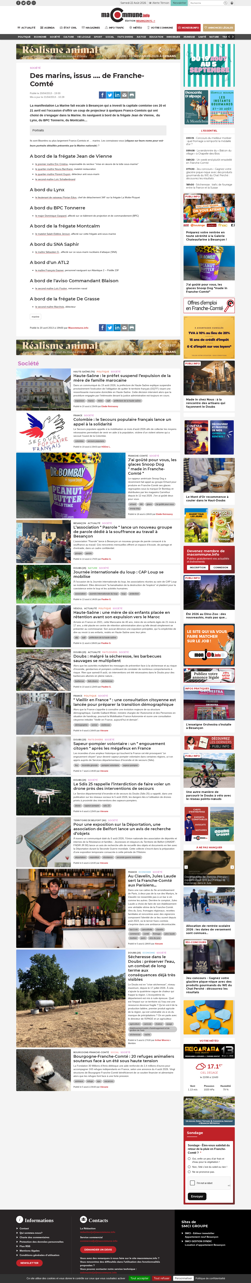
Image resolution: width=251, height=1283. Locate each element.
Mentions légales (30, 1250)
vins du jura (154, 938)
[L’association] (43, 535)
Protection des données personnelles (42, 1241)
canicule (147, 1024)
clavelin (159, 929)
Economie (145, 872)
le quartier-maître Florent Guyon (52, 174)
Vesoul (77, 608)
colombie (79, 441)
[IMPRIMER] (131, 95)
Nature (92, 568)
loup (124, 594)
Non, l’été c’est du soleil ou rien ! (209, 1166)
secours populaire (96, 441)
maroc (91, 401)
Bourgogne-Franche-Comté (91, 1052)
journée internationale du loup (104, 594)
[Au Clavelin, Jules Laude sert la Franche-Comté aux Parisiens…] (71, 884)
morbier (133, 938)
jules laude (170, 934)
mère (100, 401)
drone (78, 806)
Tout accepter (139, 1278)
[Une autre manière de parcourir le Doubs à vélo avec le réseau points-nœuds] (209, 770)
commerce (135, 934)
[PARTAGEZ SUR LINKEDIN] (117, 95)
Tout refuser (162, 1278)
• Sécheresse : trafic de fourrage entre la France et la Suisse (209, 186)
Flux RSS (25, 1246)
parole (89, 553)
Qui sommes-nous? (31, 1233)
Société (35, 67)
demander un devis (98, 1249)
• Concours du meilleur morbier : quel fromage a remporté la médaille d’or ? (208, 141)
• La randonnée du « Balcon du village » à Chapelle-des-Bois (208, 152)
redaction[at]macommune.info (97, 1232)
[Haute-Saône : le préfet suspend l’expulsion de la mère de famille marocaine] (43, 383)
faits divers (93, 681)
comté (146, 934)
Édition (130, 20)
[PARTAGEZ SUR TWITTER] (109, 95)
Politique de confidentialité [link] (210, 1278)
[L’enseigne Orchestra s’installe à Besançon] (209, 703)
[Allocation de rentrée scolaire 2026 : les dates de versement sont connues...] (209, 904)
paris (143, 938)
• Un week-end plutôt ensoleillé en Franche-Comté (209, 161)
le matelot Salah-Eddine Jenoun (52, 233)
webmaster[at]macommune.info (98, 1272)
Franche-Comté (138, 456)
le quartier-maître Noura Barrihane (54, 169)
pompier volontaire (110, 765)
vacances (108, 1081)
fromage (157, 934)
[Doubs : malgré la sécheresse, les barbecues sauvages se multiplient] (43, 664)
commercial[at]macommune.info (98, 1241)
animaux (79, 1081)
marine (35, 316)
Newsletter (29, 1263)
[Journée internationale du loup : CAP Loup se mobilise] (43, 580)
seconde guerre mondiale (129, 857)
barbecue (79, 681)
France (77, 415)
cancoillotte (147, 929)
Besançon (79, 523)
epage (169, 1024)
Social (115, 1052)
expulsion (79, 401)
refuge (90, 1081)
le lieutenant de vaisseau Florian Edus (55, 197)
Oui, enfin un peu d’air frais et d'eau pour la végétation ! (208, 1160)
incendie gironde (90, 765)
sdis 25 (106, 806)
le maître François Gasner (49, 270)
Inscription (198, 567)
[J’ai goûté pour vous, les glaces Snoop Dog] (71, 468)
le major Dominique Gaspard (50, 215)
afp (76, 637)
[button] (225, 3)
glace (149, 504)
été (141, 504)
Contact (24, 1228)
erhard (133, 504)
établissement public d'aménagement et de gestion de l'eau (150, 1029)
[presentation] (186, 867)
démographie (81, 725)
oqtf (108, 401)
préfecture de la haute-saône (127, 401)
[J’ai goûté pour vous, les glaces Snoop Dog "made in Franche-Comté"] (209, 263)
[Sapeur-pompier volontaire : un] (43, 751)
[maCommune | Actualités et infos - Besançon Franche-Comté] (125, 15)
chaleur (158, 1024)
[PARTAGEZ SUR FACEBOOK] (102, 95)
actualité (94, 523)
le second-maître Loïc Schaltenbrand (55, 179)
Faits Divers (109, 652)
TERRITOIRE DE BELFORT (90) (89, 820)
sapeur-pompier (130, 765)
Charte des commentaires (34, 1237)
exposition (94, 857)
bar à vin (134, 929)
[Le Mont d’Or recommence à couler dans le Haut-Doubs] (209, 475)
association (80, 594)
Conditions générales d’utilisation (39, 1255)
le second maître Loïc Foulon (51, 288)
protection (134, 594)
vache (147, 1034)
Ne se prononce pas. (203, 1171)
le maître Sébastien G (47, 252)
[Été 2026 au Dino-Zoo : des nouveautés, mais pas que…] (209, 592)
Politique (103, 371)
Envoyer (197, 1196)
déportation (80, 857)
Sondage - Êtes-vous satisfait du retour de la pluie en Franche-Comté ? (209, 1149)
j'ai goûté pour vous (165, 504)
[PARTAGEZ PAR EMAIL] (124, 95)
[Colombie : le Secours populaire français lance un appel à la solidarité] (43, 427)
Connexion (220, 567)
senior (94, 725)
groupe (78, 553)
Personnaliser (183, 1278)
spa (98, 1081)
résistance (108, 857)
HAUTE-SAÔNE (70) (84, 371)
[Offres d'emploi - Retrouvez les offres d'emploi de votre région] (209, 312)
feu (76, 765)
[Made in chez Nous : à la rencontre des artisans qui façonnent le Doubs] (209, 378)
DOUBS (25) (79, 568)
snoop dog (135, 508)
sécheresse (107, 681)
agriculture (135, 1024)
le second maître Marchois (49, 306)
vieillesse (105, 725)
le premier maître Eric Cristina (51, 164)
